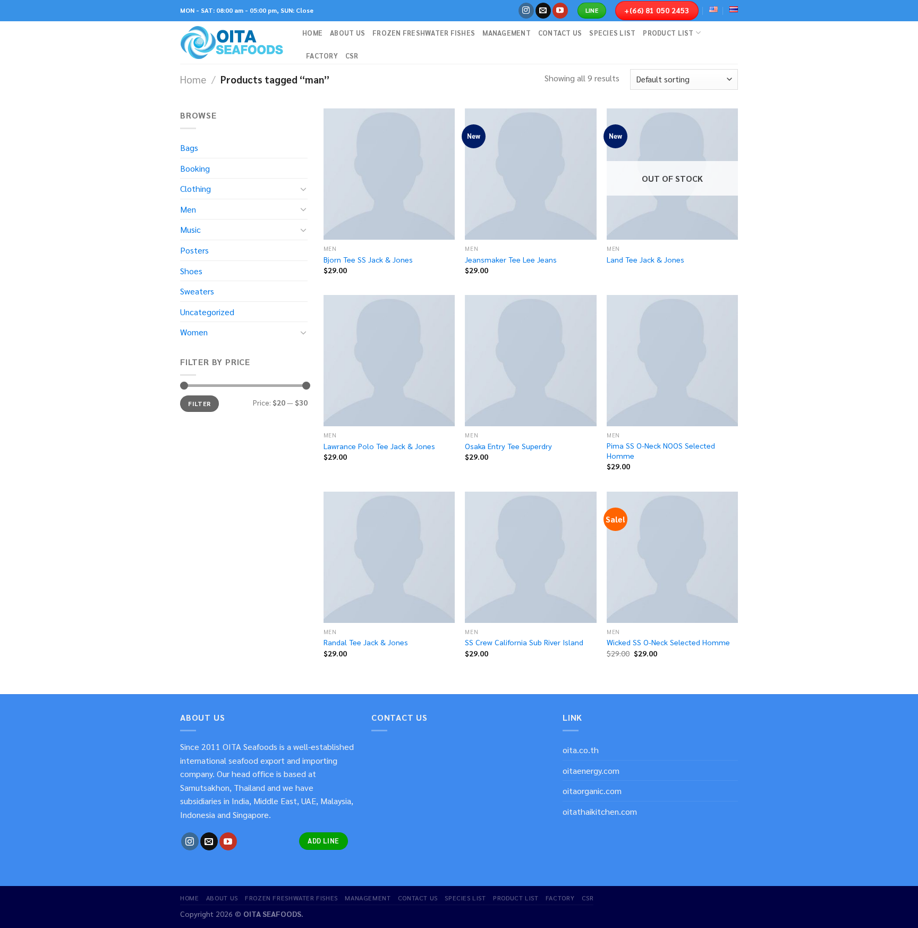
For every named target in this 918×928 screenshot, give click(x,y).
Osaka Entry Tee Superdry (508, 446)
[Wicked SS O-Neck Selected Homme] (672, 557)
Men (188, 209)
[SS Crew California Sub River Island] (530, 557)
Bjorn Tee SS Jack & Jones (368, 259)
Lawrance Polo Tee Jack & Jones (379, 446)
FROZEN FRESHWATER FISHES (423, 32)
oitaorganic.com (592, 790)
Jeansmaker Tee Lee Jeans (511, 259)
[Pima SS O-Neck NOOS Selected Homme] (672, 360)
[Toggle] (303, 188)
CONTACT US (560, 32)
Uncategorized (207, 311)
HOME (312, 32)
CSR (352, 55)
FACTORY (322, 55)
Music (190, 229)
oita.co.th (581, 749)
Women (194, 332)
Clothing (195, 188)
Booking (195, 168)
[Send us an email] (543, 11)
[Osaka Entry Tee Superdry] (530, 360)
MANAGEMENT (506, 32)
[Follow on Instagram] (526, 11)
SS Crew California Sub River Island (524, 642)
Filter (199, 403)
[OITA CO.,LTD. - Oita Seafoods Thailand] (233, 43)
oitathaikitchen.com (600, 811)
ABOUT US (347, 32)
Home (193, 79)
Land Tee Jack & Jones (645, 259)
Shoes (191, 270)
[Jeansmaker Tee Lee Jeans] (530, 174)
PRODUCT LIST (668, 32)
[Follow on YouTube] (560, 11)
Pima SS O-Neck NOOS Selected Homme (661, 450)
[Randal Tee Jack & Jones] (389, 557)
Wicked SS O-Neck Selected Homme (668, 642)
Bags (189, 147)
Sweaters (197, 291)
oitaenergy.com (591, 770)
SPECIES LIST (612, 32)
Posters (194, 250)
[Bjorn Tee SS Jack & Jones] (389, 174)
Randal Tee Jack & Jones (366, 642)
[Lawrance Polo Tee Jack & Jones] (389, 360)
